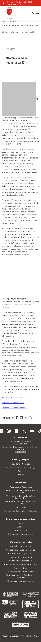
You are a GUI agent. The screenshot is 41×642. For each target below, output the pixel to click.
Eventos (20, 527)
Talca (20, 471)
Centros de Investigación (20, 561)
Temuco (20, 475)
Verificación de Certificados (20, 572)
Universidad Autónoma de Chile (24, 636)
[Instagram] (9, 431)
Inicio (4, 21)
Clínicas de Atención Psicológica (20, 550)
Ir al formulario (20, 444)
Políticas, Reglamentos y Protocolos (20, 564)
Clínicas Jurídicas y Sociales (20, 553)
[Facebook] (16, 431)
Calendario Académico (20, 546)
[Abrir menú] (37, 13)
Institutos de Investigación (20, 557)
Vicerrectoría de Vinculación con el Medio (20, 503)
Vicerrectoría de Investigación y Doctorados (20, 497)
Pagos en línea (20, 568)
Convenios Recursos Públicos (20, 581)
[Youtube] (32, 431)
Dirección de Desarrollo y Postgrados (20, 511)
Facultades (20, 507)
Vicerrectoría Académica (20, 487)
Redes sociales (20, 530)
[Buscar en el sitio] (33, 13)
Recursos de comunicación (20, 534)
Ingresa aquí (20, 452)
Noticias (12, 21)
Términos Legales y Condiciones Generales (20, 576)
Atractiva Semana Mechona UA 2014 (20, 25)
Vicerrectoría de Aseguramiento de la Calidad (21, 491)
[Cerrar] (36, 3)
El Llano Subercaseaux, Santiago (20, 467)
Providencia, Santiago (20, 464)
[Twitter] (24, 431)
